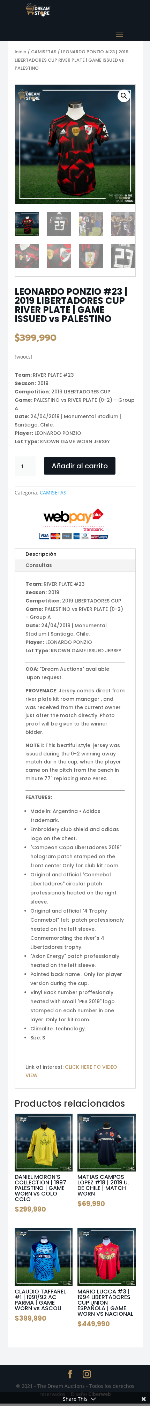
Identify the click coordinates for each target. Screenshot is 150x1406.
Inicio (21, 51)
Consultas (38, 565)
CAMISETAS (44, 51)
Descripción (41, 554)
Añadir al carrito (80, 466)
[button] (124, 96)
